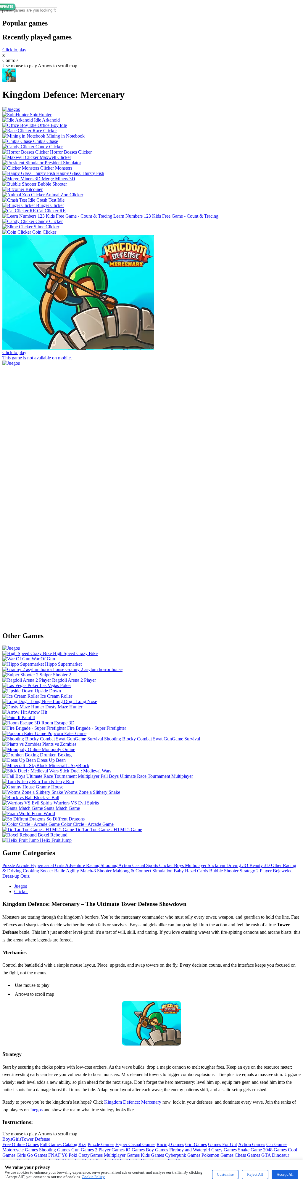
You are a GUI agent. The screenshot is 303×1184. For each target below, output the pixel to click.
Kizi (82, 1144)
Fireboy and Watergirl (189, 1149)
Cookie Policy (93, 1177)
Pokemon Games (217, 1155)
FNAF (54, 1155)
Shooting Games (54, 1149)
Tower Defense (35, 1139)
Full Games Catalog (58, 1144)
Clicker (21, 891)
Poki (73, 1155)
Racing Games (170, 1144)
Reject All (255, 1174)
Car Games (276, 1144)
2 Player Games (110, 1149)
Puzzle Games (101, 1144)
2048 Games (275, 1149)
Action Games (251, 1144)
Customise (225, 1174)
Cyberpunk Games (182, 1155)
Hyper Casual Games (135, 1144)
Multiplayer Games (122, 1155)
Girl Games (196, 1144)
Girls (16, 1139)
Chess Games (247, 1155)
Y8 (64, 1155)
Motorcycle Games (20, 1149)
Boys (7, 1139)
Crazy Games (224, 1149)
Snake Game (250, 1149)
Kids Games (152, 1155)
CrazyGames (90, 1155)
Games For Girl (222, 1144)
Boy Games (157, 1149)
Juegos (20, 886)
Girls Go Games (32, 1155)
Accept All (285, 1174)
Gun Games (82, 1149)
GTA (266, 1155)
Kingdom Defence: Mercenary (132, 1102)
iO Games (135, 1149)
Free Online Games (20, 1144)
